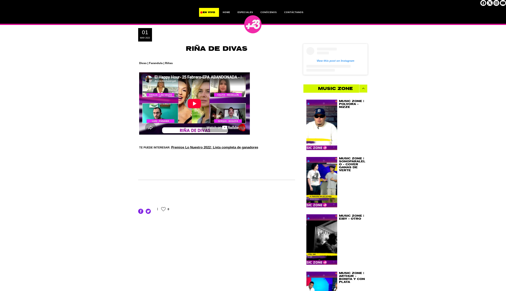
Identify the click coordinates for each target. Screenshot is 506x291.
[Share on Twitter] (148, 211)
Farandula (156, 63)
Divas (143, 63)
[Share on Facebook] (140, 211)
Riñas (169, 63)
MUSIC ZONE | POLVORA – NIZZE (351, 104)
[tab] (335, 88)
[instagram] (496, 4)
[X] (490, 4)
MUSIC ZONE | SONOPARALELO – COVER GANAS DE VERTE (352, 164)
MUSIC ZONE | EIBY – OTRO (351, 217)
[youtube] (503, 4)
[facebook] (483, 4)
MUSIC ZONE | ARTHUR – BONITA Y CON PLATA (352, 277)
